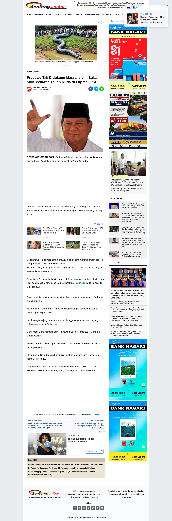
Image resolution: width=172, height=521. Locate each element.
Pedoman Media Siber (135, 491)
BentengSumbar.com (85, 518)
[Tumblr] (97, 508)
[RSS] (102, 508)
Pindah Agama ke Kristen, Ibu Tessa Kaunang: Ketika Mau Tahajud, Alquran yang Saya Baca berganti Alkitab (128, 310)
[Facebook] (75, 508)
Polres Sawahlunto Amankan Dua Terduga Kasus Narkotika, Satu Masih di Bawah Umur (65, 464)
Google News (93, 414)
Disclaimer (94, 494)
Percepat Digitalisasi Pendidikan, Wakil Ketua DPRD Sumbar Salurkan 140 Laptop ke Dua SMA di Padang (127, 182)
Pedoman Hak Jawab (118, 494)
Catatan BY (90, 491)
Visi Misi (86, 497)
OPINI (117, 15)
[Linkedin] (93, 508)
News (48, 15)
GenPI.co (80, 283)
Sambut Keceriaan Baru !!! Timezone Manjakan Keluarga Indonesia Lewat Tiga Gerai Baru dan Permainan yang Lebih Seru (127, 294)
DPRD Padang (78, 491)
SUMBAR (58, 15)
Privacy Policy (75, 497)
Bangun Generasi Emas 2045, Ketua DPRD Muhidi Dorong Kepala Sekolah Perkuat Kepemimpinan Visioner (126, 334)
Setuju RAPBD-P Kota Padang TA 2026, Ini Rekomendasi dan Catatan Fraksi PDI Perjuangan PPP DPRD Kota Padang (126, 318)
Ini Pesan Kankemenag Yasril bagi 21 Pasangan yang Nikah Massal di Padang (61, 468)
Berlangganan (74, 494)
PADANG (68, 15)
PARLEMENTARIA (92, 15)
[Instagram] (88, 508)
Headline (39, 15)
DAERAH (78, 15)
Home (29, 15)
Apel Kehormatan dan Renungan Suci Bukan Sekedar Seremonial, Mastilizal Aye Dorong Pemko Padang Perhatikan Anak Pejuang (133, 230)
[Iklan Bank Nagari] (128, 400)
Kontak (85, 494)
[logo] (44, 495)
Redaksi (111, 491)
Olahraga (106, 15)
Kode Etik (120, 491)
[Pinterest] (84, 508)
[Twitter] (79, 508)
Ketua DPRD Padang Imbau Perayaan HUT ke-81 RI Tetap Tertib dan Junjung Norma (132, 254)
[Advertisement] (66, 182)
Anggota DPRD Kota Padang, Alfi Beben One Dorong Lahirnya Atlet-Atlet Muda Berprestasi (133, 206)
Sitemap (94, 497)
